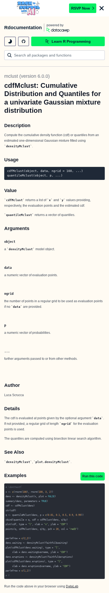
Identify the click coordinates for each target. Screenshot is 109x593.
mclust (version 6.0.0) (27, 76)
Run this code (92, 476)
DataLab (72, 586)
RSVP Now (80, 8)
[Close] (101, 8)
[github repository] (23, 41)
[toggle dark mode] (10, 41)
